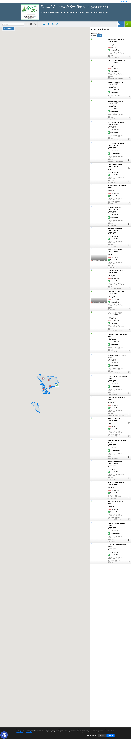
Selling (63, 12)
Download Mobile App (101, 12)
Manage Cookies (91, 735)
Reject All (102, 735)
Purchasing (71, 12)
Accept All (110, 735)
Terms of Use (29, 732)
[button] (4, 735)
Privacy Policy (19, 732)
